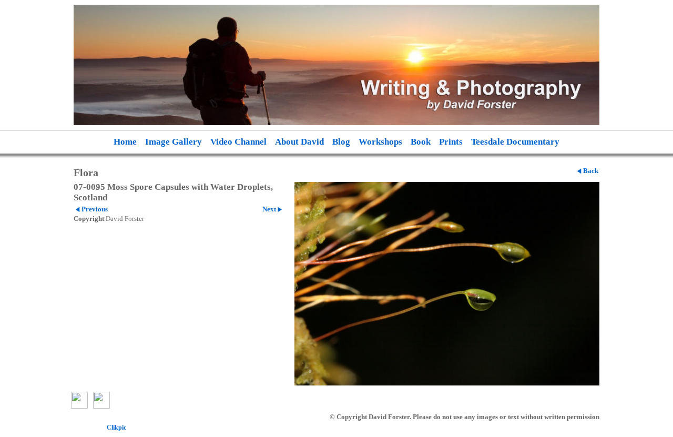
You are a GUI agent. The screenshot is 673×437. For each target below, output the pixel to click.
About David (299, 142)
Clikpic (116, 427)
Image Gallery (173, 142)
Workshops (380, 142)
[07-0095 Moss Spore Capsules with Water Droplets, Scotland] (446, 283)
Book (421, 142)
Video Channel (238, 142)
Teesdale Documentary (515, 142)
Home (125, 142)
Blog (341, 142)
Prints (451, 142)
